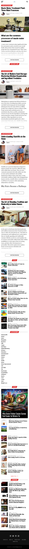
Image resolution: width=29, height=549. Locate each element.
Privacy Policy (17, 539)
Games (3, 357)
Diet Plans (3, 346)
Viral (2, 381)
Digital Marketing (5, 348)
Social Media (4, 372)
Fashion (3, 355)
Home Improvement (6, 364)
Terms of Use (15, 541)
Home (2, 362)
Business (3, 341)
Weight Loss (4, 383)
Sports (2, 376)
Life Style (3, 367)
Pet (2, 369)
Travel (2, 379)
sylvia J (8, 14)
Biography (3, 340)
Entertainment (4, 353)
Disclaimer (24, 539)
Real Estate (4, 371)
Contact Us (5, 539)
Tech (2, 377)
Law (2, 365)
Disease (3, 350)
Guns (2, 359)
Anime (2, 336)
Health (2, 360)
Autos (2, 338)
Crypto (2, 345)
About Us (11, 539)
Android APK (4, 334)
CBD (2, 343)
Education (3, 352)
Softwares (3, 374)
